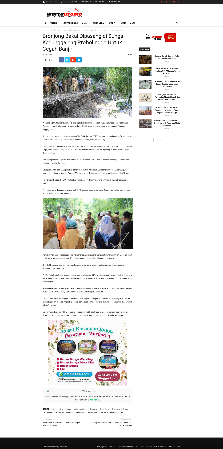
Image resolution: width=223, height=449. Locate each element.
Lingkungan (55, 30)
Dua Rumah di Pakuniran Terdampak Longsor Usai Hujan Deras (62, 424)
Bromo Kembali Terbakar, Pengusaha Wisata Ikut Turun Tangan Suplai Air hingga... (167, 110)
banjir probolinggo (64, 409)
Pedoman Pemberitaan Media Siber (131, 447)
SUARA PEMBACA (114, 2)
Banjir (53, 409)
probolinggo (80, 412)
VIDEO (132, 23)
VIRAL (84, 23)
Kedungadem (48, 412)
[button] (177, 23)
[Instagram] (166, 2)
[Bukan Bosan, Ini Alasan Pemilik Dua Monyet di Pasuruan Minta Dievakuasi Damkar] (145, 123)
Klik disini (94, 400)
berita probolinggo (80, 409)
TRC (121, 412)
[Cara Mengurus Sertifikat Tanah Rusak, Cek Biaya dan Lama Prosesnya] (145, 84)
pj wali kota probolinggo (65, 412)
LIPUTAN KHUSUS (70, 23)
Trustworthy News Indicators (156, 447)
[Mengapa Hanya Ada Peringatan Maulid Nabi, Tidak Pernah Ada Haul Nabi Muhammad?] (145, 97)
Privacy (171, 447)
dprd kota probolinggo (120, 409)
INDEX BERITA (86, 2)
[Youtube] (178, 2)
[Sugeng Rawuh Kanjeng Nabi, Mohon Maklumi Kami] (145, 59)
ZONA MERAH (99, 23)
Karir (178, 447)
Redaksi (112, 447)
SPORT (112, 23)
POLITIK (53, 23)
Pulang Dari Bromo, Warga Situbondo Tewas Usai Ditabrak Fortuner (111, 424)
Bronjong (93, 409)
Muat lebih (158, 140)
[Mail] (170, 2)
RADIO (123, 23)
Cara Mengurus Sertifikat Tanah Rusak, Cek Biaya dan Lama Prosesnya (167, 84)
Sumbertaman (93, 412)
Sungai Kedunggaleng (109, 412)
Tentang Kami (102, 447)
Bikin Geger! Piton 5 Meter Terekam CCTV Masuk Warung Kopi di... (167, 71)
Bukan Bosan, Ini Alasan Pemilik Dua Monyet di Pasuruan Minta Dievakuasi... (167, 123)
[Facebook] (161, 2)
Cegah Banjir (104, 409)
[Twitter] (174, 2)
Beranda (46, 30)
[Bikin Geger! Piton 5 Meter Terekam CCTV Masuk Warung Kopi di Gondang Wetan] (145, 71)
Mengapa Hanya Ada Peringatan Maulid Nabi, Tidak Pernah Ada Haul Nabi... (167, 97)
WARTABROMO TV (100, 2)
